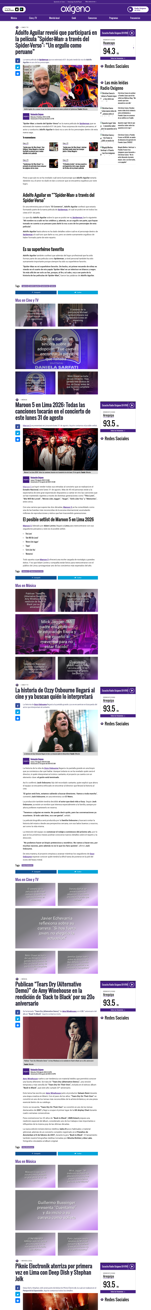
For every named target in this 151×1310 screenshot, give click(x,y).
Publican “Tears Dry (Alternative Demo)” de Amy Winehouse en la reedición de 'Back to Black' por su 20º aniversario (35, 600)
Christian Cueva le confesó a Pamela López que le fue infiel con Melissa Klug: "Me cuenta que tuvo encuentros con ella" (127, 98)
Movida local (54, 18)
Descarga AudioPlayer (75, 2)
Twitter (79, 292)
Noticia (52, 286)
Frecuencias (135, 18)
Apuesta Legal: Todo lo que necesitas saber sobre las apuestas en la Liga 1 (126, 125)
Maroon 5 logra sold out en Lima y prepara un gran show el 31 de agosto (78, 600)
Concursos (92, 18)
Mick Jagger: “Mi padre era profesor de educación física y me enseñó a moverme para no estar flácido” (56, 634)
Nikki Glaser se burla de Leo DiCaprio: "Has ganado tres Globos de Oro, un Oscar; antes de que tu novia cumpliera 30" (77, 383)
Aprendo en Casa (59, 2)
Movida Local (26, 1261)
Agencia (25, 286)
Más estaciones (90, 1)
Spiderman (63, 209)
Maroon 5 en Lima (37, 571)
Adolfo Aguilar (34, 286)
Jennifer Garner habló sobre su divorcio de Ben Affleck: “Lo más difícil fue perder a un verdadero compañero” (78, 962)
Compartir (37, 292)
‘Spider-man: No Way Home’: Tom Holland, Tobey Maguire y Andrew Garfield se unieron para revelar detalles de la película (33, 150)
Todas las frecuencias (117, 58)
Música (14, 18)
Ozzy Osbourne (40, 704)
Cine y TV (33, 18)
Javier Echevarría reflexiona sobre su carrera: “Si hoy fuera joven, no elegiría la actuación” (35, 383)
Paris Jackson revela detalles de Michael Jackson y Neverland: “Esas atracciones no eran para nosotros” (77, 1244)
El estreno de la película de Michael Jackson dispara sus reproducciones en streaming (78, 315)
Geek (74, 18)
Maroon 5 (27, 425)
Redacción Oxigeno (37, 114)
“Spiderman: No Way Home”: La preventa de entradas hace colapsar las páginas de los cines (34, 166)
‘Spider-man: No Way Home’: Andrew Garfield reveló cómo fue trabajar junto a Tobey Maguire (74, 149)
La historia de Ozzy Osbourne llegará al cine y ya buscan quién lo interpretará (35, 315)
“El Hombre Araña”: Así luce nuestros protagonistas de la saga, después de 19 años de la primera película (75, 166)
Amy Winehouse (69, 1011)
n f (77, 217)
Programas (113, 18)
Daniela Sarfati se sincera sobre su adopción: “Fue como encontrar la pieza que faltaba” (56, 349)
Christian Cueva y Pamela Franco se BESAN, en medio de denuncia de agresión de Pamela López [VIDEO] (127, 138)
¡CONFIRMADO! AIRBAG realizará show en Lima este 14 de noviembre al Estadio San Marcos (78, 668)
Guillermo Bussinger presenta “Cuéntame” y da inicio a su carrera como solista (35, 668)
